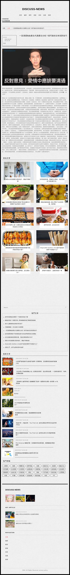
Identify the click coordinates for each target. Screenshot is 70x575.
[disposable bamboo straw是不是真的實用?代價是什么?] (52, 239)
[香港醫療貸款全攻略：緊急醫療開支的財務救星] (7, 413)
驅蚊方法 (61, 466)
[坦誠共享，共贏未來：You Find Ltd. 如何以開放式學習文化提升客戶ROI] (7, 423)
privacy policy (43, 570)
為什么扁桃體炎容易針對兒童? (13, 323)
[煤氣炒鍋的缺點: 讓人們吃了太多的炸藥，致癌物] (52, 194)
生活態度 (13, 469)
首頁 (20, 15)
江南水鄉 (45, 469)
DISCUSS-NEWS (33, 9)
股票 (13, 466)
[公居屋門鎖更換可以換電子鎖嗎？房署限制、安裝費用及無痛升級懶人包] (7, 362)
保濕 (5, 475)
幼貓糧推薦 (5, 19)
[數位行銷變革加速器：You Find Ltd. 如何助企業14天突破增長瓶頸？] (7, 433)
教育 (30, 15)
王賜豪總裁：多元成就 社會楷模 (14, 327)
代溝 (63, 92)
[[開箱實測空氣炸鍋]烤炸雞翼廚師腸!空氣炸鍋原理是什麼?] (18, 239)
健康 (25, 15)
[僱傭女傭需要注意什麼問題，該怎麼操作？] (18, 262)
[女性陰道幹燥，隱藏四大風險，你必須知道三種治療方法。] (52, 171)
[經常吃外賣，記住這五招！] (52, 216)
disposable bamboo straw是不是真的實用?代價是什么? (21, 344)
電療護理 (5, 472)
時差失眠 (53, 472)
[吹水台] (7, 392)
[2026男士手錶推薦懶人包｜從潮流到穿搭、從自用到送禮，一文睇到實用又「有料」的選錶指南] (7, 372)
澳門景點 (29, 466)
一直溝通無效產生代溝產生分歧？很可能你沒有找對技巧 (28, 28)
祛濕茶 (54, 466)
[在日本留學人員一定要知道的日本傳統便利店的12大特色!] (18, 216)
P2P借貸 (45, 472)
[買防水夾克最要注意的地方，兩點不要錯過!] (18, 171)
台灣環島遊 (61, 472)
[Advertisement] (35, 291)
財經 (49, 15)
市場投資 (21, 472)
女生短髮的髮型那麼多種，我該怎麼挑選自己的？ (19, 337)
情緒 (38, 472)
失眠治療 (21, 475)
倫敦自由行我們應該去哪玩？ (24, 523)
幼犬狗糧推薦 (6, 20)
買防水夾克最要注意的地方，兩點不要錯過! (17, 340)
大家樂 (6, 466)
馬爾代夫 (21, 466)
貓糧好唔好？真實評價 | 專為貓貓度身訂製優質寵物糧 (20, 320)
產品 (30, 472)
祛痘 (46, 475)
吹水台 (16, 393)
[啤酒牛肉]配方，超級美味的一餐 (52, 270)
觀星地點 (37, 475)
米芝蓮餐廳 (5, 469)
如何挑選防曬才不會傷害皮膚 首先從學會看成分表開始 (20, 333)
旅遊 (35, 15)
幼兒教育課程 (61, 469)
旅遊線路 (29, 475)
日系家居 (21, 469)
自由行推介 (13, 472)
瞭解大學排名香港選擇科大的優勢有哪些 (27, 514)
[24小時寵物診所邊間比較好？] (7, 403)
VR (54, 475)
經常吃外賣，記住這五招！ (52, 225)
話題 (44, 15)
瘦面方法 (45, 466)
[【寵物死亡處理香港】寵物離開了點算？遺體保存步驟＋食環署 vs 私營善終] (7, 382)
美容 (40, 15)
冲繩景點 (37, 469)
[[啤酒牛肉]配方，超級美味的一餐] (52, 262)
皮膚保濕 (29, 469)
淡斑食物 (53, 469)
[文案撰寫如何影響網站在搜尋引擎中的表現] (7, 453)
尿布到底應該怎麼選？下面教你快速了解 (16, 317)
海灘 (38, 466)
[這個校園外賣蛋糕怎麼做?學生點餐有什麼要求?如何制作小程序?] (18, 194)
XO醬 (13, 475)
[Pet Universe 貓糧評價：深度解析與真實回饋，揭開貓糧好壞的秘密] (7, 443)
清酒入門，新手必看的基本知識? (14, 347)
